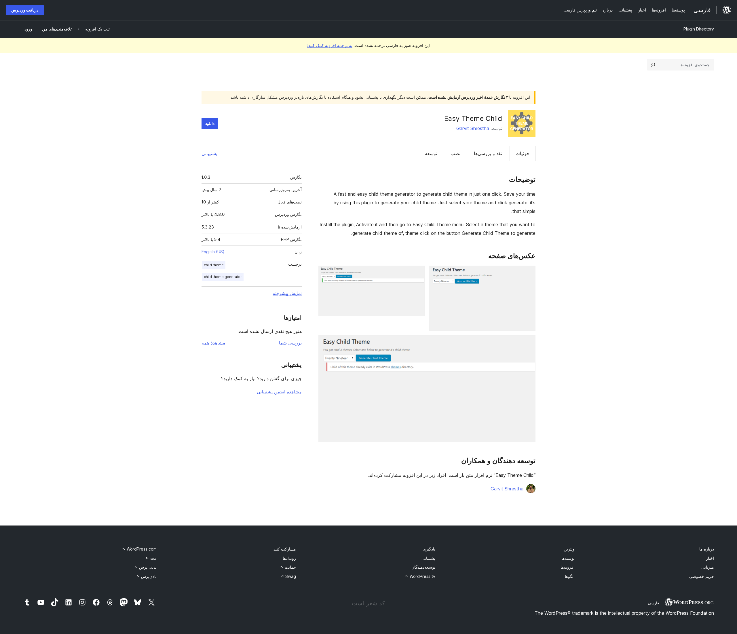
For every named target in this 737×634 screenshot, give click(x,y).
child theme (214, 265)
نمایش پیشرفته (287, 293)
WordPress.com (139, 549)
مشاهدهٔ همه (213, 343)
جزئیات (522, 153)
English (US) (213, 251)
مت (151, 558)
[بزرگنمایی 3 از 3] (528, 343)
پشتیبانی (209, 153)
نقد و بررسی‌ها (488, 153)
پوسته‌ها (568, 558)
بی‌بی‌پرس (145, 567)
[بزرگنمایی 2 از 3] (417, 273)
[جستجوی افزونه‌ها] (653, 65)
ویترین (569, 549)
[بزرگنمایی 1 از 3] (528, 273)
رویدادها (289, 558)
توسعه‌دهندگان (423, 567)
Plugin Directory (698, 28)
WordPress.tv (420, 576)
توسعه (431, 153)
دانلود (209, 123)
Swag (288, 576)
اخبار (710, 558)
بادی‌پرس (146, 576)
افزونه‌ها (568, 567)
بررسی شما (290, 343)
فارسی (653, 603)
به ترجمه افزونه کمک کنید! (329, 45)
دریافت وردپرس (24, 9)
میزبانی (707, 567)
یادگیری (429, 549)
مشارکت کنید (284, 549)
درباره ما (706, 549)
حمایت (288, 567)
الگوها (570, 576)
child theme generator (223, 277)
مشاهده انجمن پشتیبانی (279, 392)
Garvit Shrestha (472, 128)
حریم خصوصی (701, 576)
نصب (455, 153)
